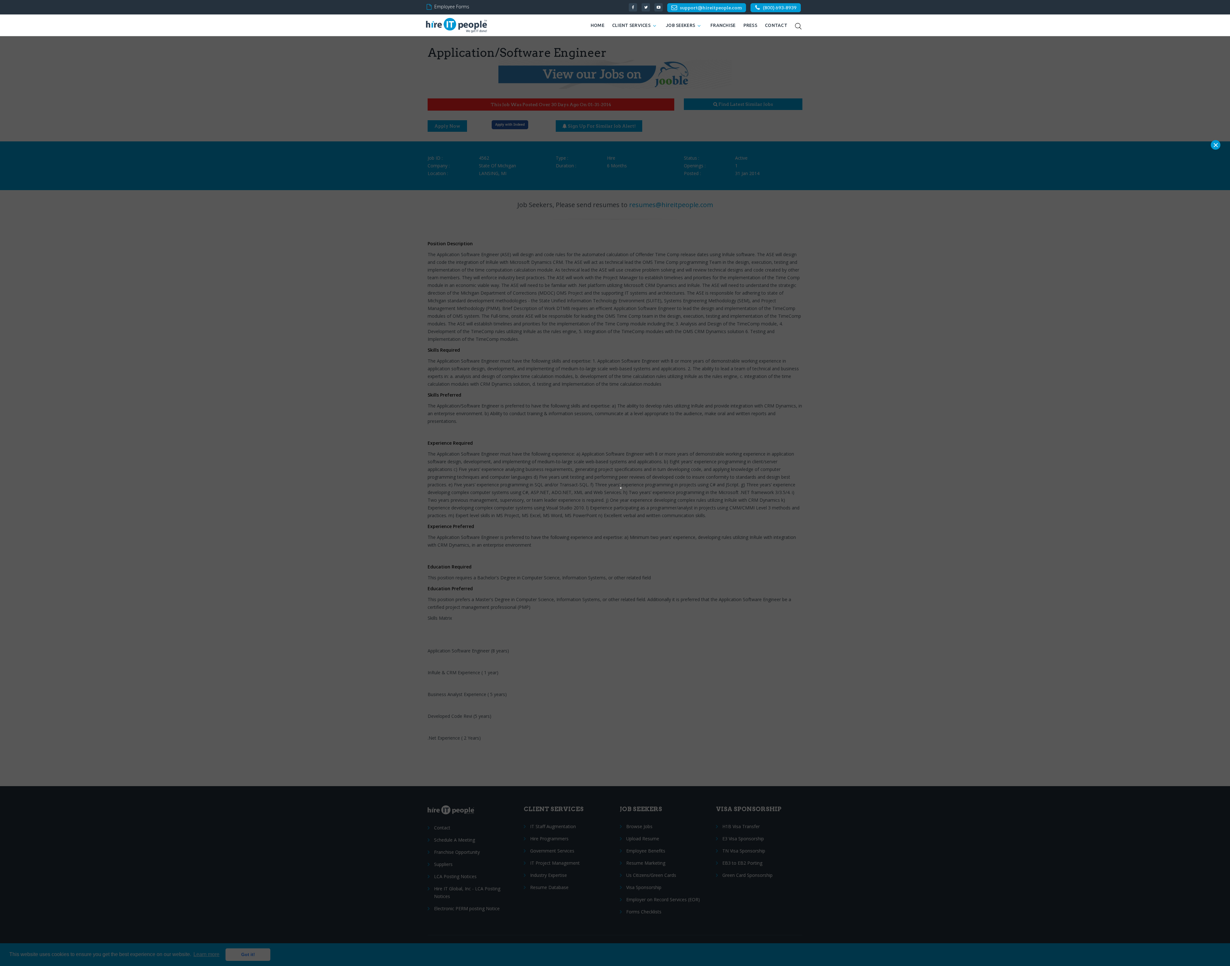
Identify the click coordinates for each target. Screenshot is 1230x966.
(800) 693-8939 (780, 7)
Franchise (723, 25)
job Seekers (680, 25)
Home (597, 25)
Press (750, 25)
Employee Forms (451, 7)
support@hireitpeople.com (711, 7)
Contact (776, 25)
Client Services (631, 25)
